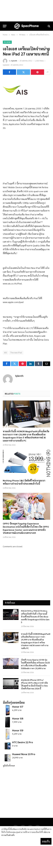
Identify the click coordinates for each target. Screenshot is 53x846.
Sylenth (14, 60)
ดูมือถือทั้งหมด (9, 765)
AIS (5, 352)
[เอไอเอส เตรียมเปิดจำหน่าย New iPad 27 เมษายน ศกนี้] (16, 100)
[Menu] (5, 26)
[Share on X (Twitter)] (23, 72)
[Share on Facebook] (9, 72)
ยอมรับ (46, 841)
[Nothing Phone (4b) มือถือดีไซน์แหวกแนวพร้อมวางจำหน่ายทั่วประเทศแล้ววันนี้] (26, 463)
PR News (7, 42)
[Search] (48, 26)
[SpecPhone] (26, 26)
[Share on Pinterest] (37, 72)
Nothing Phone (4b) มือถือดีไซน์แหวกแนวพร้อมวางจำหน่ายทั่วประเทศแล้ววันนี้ (24, 482)
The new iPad (16, 352)
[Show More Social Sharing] (47, 72)
